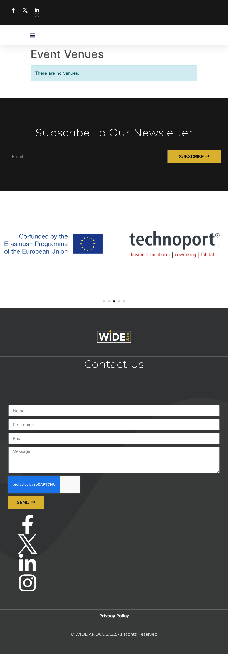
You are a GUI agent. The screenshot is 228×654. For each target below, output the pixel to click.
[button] (32, 35)
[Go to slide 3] (114, 301)
